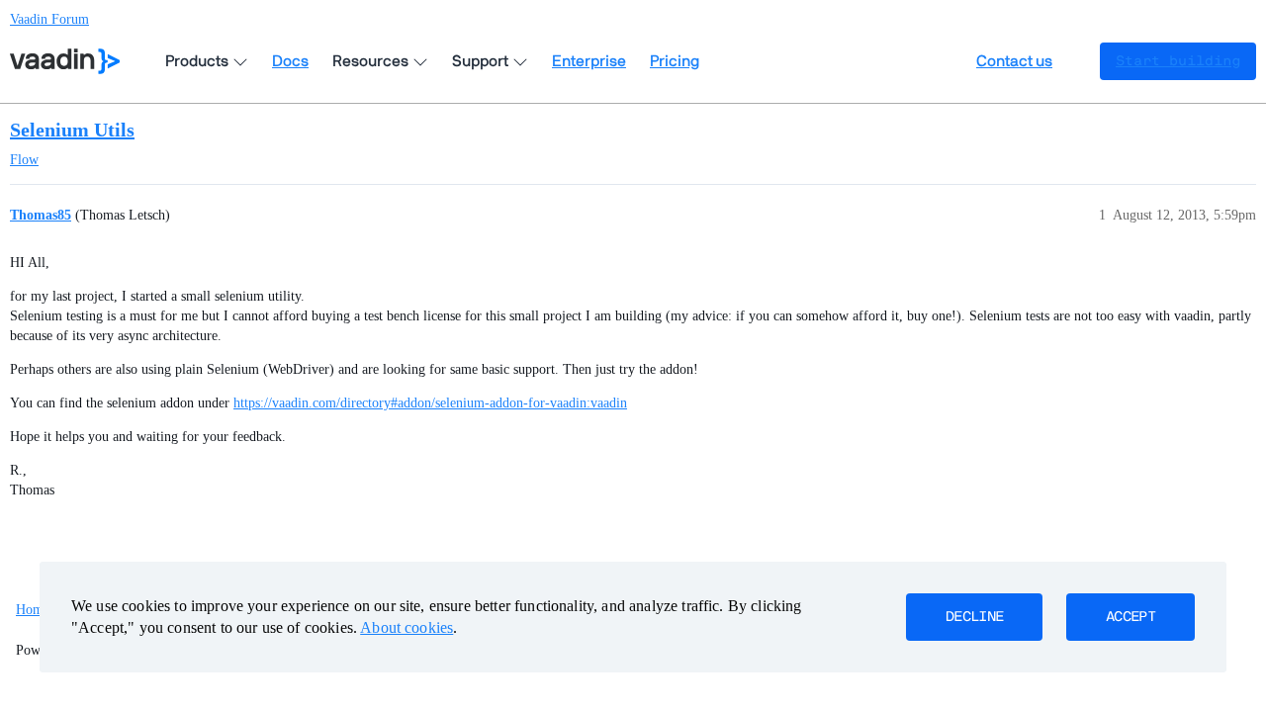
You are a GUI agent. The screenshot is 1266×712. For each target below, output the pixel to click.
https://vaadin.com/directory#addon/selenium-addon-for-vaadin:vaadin (430, 403)
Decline (974, 617)
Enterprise (589, 61)
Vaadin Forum (49, 19)
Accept (1130, 617)
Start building (1178, 61)
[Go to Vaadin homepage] (65, 61)
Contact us (1014, 61)
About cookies (406, 627)
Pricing (674, 61)
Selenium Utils (72, 129)
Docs (290, 61)
